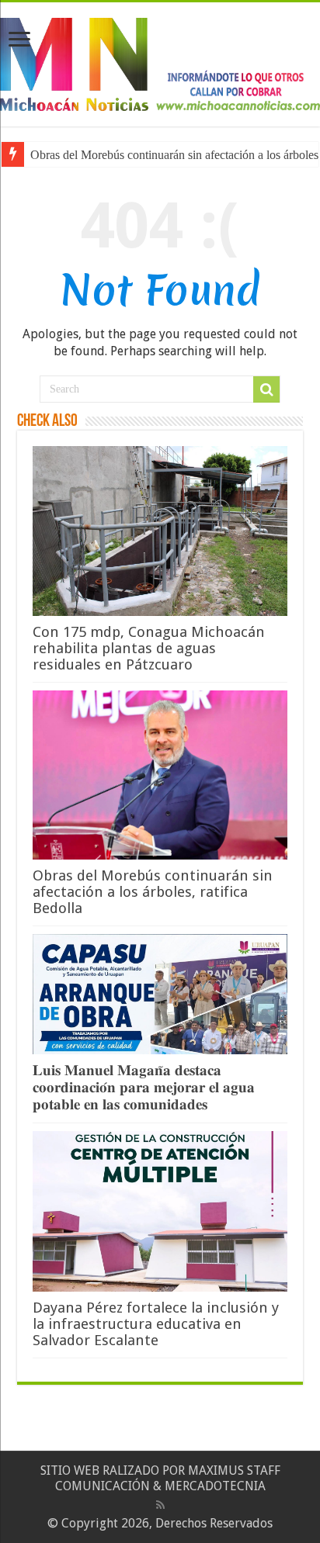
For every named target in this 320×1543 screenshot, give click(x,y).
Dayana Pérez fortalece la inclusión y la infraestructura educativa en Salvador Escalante (156, 1323)
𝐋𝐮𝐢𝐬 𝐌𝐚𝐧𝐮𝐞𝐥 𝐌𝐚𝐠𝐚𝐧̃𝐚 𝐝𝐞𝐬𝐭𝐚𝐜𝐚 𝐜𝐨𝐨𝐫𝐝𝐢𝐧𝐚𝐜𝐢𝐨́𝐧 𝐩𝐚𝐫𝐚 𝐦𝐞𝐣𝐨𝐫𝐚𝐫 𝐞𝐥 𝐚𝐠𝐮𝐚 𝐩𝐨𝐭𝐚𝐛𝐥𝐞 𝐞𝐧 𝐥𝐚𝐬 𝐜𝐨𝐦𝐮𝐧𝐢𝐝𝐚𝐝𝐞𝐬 (144, 1087)
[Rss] (160, 1505)
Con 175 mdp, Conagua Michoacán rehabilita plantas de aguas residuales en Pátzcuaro (149, 648)
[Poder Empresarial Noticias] (160, 61)
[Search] (266, 389)
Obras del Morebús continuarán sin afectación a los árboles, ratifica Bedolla (153, 891)
